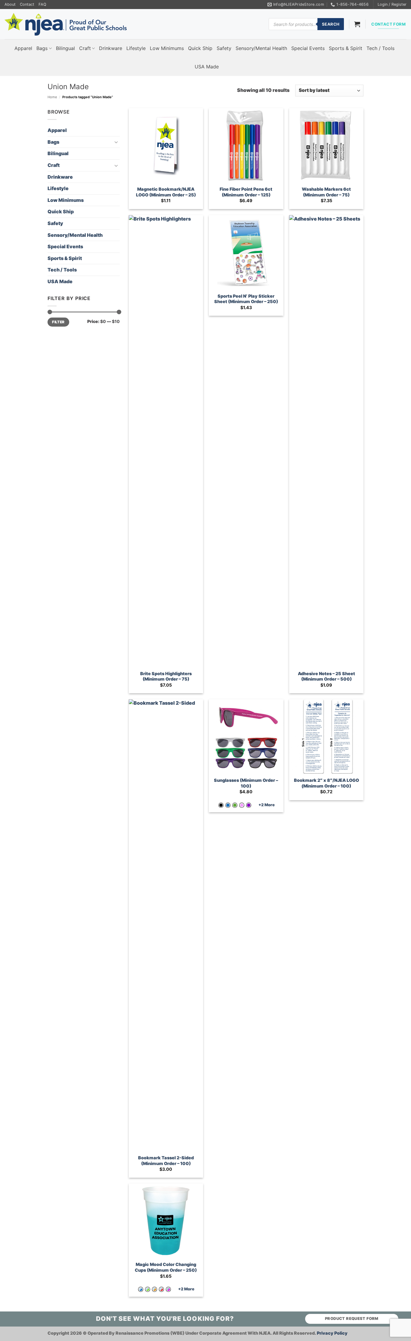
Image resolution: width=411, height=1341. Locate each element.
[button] (392, 4)
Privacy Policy (332, 1333)
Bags (42, 48)
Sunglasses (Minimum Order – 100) (246, 783)
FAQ (42, 4)
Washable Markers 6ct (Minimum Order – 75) (326, 191)
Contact (27, 4)
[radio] (221, 805)
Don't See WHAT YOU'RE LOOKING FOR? (165, 1318)
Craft (85, 48)
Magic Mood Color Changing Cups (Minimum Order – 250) (166, 1267)
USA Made (207, 67)
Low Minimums (167, 48)
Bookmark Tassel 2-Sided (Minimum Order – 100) (166, 1160)
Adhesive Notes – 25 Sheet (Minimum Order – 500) (326, 676)
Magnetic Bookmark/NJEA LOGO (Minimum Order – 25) (166, 191)
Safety (224, 48)
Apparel (23, 48)
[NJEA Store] (66, 24)
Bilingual (65, 48)
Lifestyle (136, 48)
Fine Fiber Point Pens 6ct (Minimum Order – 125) (246, 191)
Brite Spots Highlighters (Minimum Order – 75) (166, 676)
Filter (58, 322)
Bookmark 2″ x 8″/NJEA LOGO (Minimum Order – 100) (326, 783)
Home (52, 97)
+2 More (266, 804)
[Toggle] (116, 142)
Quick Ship (200, 48)
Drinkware (110, 48)
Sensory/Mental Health (261, 48)
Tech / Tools (380, 48)
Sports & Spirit (345, 48)
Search (330, 24)
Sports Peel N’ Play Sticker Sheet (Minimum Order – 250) (246, 298)
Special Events (308, 48)
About (10, 4)
